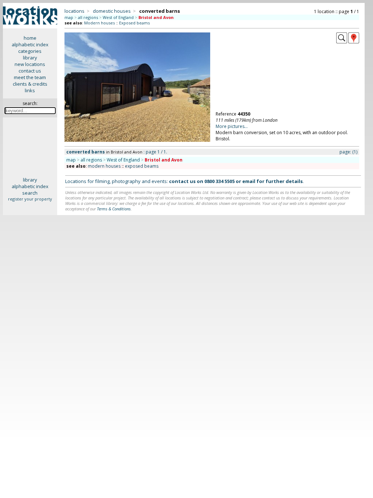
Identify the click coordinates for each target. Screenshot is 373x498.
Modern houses (99, 23)
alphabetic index (30, 44)
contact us (30, 70)
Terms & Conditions (114, 208)
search (30, 193)
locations (74, 11)
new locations (30, 64)
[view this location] (341, 41)
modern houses (104, 166)
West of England (118, 17)
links (30, 90)
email (248, 181)
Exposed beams (134, 23)
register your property (30, 199)
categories (30, 51)
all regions (88, 17)
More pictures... (232, 126)
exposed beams (141, 166)
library (30, 57)
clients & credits (30, 84)
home (30, 38)
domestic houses (112, 11)
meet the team (30, 77)
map (68, 17)
